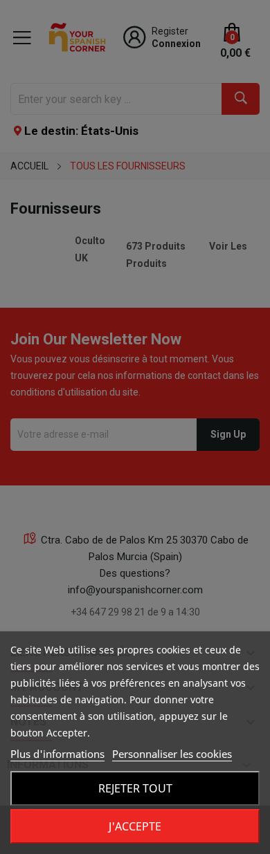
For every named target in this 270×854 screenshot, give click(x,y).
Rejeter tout (135, 788)
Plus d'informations (57, 754)
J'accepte (135, 826)
